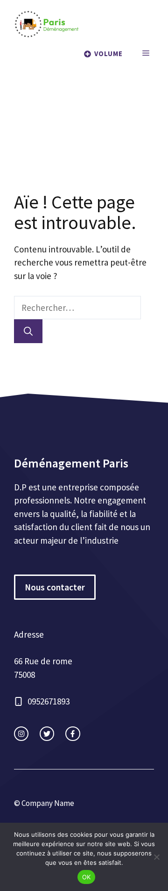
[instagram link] (21, 733)
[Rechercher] (28, 331)
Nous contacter (55, 587)
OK (86, 877)
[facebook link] (72, 733)
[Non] (156, 857)
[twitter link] (47, 733)
